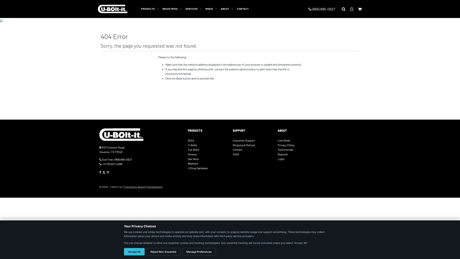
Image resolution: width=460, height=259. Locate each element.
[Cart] (359, 9)
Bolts (191, 140)
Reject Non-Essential (163, 251)
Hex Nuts (193, 159)
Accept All (134, 251)
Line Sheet (284, 140)
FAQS (236, 154)
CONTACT (243, 8)
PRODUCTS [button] (148, 8)
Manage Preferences (199, 251)
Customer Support (244, 140)
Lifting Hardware (198, 168)
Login (281, 159)
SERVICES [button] (192, 8)
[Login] (351, 9)
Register (283, 154)
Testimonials (285, 149)
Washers (193, 163)
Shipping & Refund (244, 145)
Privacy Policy (286, 145)
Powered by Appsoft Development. (143, 186)
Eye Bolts (193, 149)
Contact (237, 149)
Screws (192, 154)
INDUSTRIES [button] (170, 8)
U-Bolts (192, 145)
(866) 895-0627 (323, 9)
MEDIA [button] (209, 8)
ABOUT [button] (225, 8)
